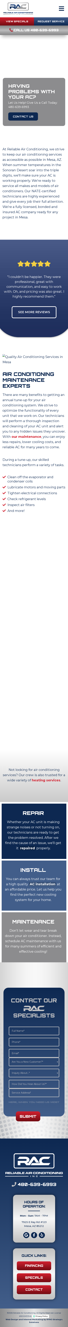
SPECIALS (34, 1277)
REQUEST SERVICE (51, 21)
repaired (27, 848)
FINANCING (34, 1265)
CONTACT (34, 1289)
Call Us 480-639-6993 (36, 30)
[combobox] (34, 1062)
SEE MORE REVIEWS (34, 312)
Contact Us (23, 116)
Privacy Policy (41, 1316)
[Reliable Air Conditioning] (18, 8)
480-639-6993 (36, 1184)
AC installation (42, 884)
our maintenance (26, 437)
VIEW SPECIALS (17, 21)
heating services (46, 780)
